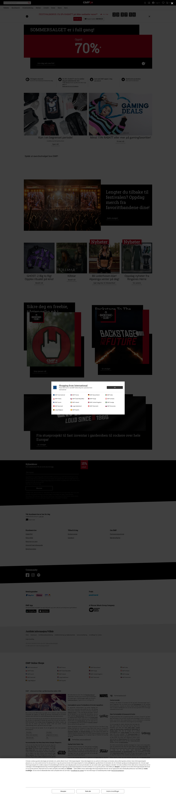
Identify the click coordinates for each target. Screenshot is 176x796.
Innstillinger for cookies (77, 770)
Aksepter (63, 791)
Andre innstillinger (112, 791)
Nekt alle (88, 791)
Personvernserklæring (117, 770)
